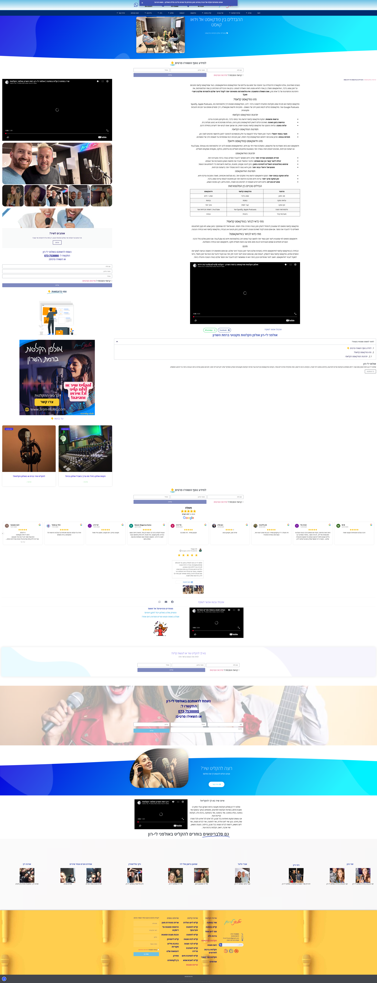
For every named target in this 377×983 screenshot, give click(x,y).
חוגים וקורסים (135, 13)
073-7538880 (51, 255)
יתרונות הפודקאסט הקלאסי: (356, 356)
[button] (224, 330)
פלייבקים (149, 13)
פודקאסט (193, 13)
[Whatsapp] (136, 4)
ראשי (258, 13)
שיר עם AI (220, 13)
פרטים (57, 242)
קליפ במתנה (207, 13)
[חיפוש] (220, 944)
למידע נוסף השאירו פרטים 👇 (359, 348)
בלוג (161, 13)
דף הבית (374, 80)
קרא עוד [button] (23, 542)
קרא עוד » (85, 482)
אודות (249, 13)
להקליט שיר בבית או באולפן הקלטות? (29, 476)
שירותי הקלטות (235, 13)
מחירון (171, 13)
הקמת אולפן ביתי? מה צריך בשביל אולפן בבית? (85, 476)
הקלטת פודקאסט (209, 940)
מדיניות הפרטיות (220, 75)
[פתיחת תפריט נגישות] (4, 979)
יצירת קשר (122, 13)
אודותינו (213, 961)
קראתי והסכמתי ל (228, 75)
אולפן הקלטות (215, 33)
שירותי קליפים (192, 918)
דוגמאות (182, 13)
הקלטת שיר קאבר (209, 957)
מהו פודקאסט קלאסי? (362, 352)
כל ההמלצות (370, 371)
